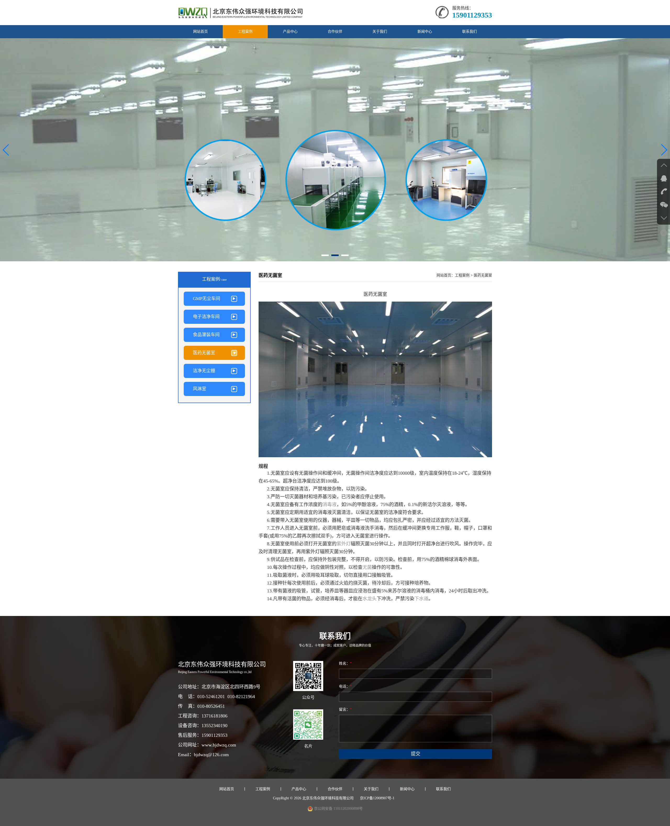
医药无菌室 (204, 352)
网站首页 (200, 31)
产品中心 (290, 31)
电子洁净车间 (206, 316)
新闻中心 (424, 31)
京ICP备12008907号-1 (377, 798)
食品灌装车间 (206, 334)
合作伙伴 (335, 31)
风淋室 (199, 388)
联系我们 (469, 31)
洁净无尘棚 (204, 370)
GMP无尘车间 (206, 298)
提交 (415, 753)
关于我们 (379, 31)
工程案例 (245, 31)
